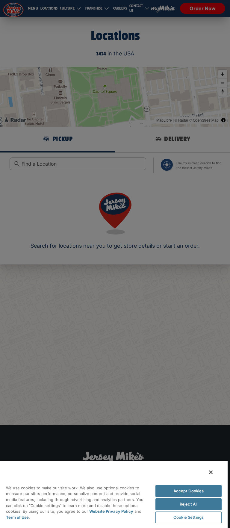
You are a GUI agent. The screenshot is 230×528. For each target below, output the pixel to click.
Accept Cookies (188, 490)
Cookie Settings (188, 517)
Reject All (188, 504)
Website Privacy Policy (111, 511)
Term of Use (17, 517)
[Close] (210, 472)
